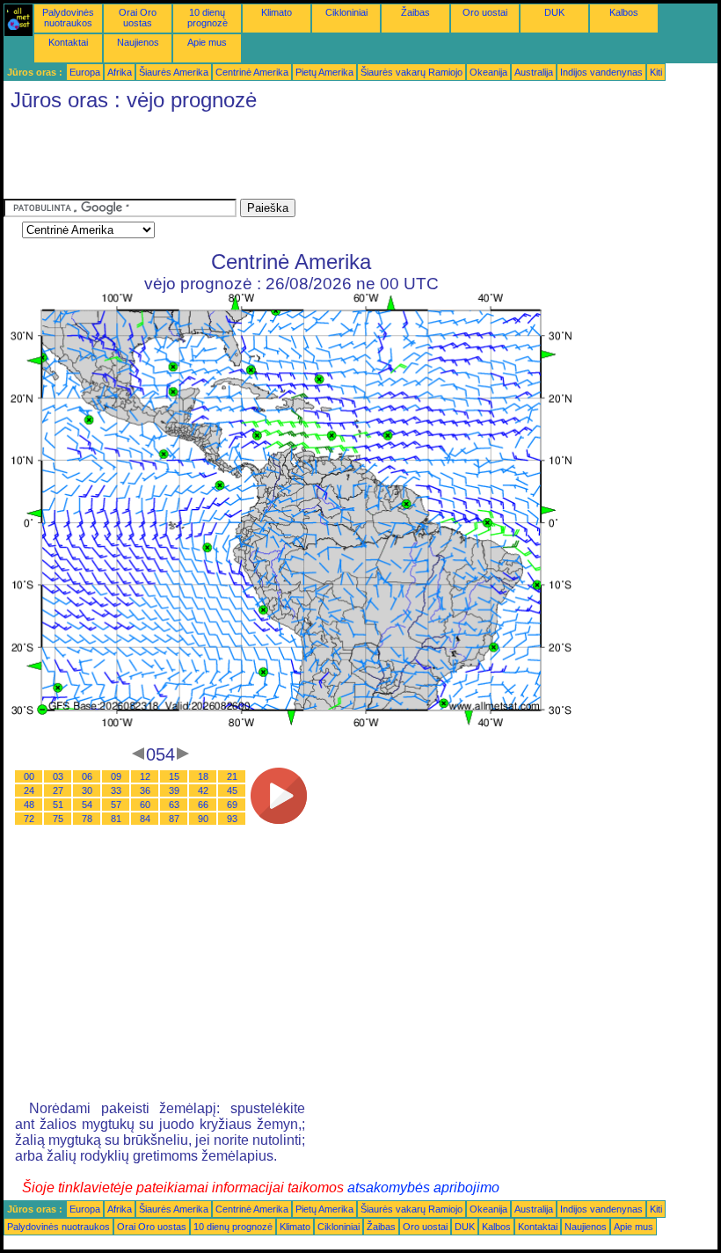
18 (203, 776)
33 (116, 790)
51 (58, 804)
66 (203, 804)
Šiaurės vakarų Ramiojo (411, 72)
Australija (533, 72)
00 (29, 776)
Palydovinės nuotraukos (68, 17)
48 (29, 804)
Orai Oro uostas (138, 17)
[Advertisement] (324, 159)
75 (58, 818)
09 (116, 776)
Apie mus (207, 42)
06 (87, 776)
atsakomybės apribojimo (423, 1187)
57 (116, 804)
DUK (554, 12)
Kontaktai (68, 42)
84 (145, 818)
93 (232, 818)
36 (145, 790)
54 (87, 804)
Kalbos (623, 12)
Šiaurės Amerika (173, 72)
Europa (84, 72)
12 (145, 776)
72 (29, 818)
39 (174, 790)
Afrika (119, 72)
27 (58, 790)
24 (29, 790)
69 (232, 804)
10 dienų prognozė (207, 17)
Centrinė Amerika (251, 72)
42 (203, 790)
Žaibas (415, 12)
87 (174, 818)
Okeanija (488, 72)
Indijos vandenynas (601, 72)
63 (174, 804)
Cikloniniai (346, 12)
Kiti (656, 72)
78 (87, 818)
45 (232, 790)
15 (174, 776)
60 (145, 804)
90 (203, 818)
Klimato (276, 12)
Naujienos (138, 42)
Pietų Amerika (324, 72)
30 (87, 790)
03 (58, 776)
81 (116, 818)
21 (232, 776)
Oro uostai (484, 12)
